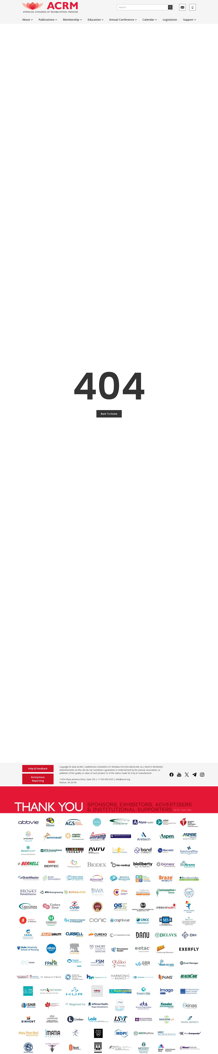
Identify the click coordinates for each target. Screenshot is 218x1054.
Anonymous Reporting (38, 779)
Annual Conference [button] (121, 19)
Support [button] (188, 19)
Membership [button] (71, 19)
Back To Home (109, 413)
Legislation (170, 19)
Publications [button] (46, 19)
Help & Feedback (37, 768)
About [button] (26, 19)
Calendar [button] (148, 19)
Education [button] (94, 19)
